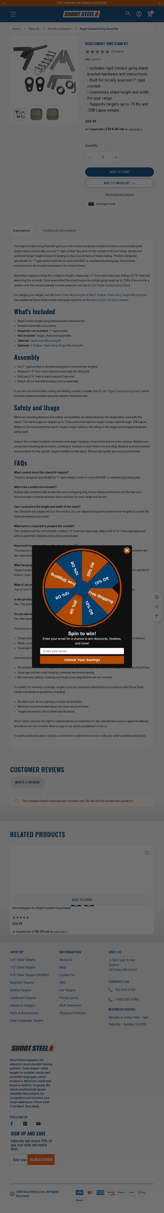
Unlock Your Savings (82, 660)
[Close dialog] (126, 550)
